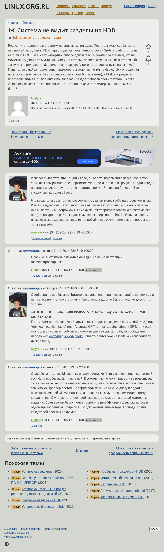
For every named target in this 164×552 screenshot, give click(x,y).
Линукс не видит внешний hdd (122, 490)
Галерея (79, 6)
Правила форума (29, 528)
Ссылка (13, 120)
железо (25, 37)
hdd (16, 37)
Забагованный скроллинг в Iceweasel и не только (31, 134)
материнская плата (46, 37)
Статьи (93, 6)
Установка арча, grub (37, 471)
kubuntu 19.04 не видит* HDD (122, 497)
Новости (63, 6)
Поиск (90, 13)
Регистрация (134, 6)
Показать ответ (41, 238)
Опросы (63, 13)
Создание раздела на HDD (41, 500)
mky (34, 232)
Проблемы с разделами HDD (121, 471)
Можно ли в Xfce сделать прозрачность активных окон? (131, 134)
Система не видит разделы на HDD (66, 30)
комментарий (32, 250)
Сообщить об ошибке (16, 532)
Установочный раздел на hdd (43, 506)
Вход (152, 6)
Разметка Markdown (55, 528)
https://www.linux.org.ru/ (18, 536)
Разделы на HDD (113, 484)
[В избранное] (148, 46)
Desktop (28, 22)
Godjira (36, 98)
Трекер (77, 13)
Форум (106, 6)
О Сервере (10, 528)
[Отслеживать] (148, 58)
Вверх (154, 528)
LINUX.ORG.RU (27, 6)
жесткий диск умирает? (66, 336)
